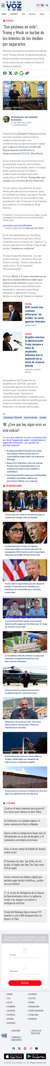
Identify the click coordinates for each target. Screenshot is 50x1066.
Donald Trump (13, 417)
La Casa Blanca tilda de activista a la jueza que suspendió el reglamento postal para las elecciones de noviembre (24, 658)
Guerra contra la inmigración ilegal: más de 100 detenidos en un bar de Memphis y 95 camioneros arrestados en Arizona (25, 837)
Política (9, 21)
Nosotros (11, 1023)
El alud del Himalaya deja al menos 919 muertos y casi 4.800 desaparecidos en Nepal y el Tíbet (23, 916)
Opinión (10, 1019)
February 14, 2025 (34, 228)
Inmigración (34, 1007)
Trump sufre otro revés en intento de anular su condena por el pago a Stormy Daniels (25, 516)
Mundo (32, 1003)
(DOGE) (25, 153)
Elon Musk (30, 417)
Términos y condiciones (16, 1038)
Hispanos (14, 14)
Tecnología (33, 1015)
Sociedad (11, 1011)
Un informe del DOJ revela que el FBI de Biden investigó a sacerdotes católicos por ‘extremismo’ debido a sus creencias (26, 478)
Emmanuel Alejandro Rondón (24, 118)
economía (11, 1007)
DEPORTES (11, 1015)
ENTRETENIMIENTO (36, 1011)
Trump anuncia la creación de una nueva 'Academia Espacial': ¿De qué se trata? (22, 691)
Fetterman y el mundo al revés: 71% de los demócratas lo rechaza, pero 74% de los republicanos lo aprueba (23, 725)
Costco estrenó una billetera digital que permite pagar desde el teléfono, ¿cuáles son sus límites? (24, 881)
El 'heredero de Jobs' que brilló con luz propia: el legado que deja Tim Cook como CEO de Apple (24, 865)
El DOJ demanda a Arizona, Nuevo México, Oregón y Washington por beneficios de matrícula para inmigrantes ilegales (23, 759)
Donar (3, 14)
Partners (33, 1019)
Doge (43, 417)
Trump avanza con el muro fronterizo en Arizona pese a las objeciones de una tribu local (26, 792)
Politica (32, 14)
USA (23, 14)
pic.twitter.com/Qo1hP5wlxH (17, 225)
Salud (42, 14)
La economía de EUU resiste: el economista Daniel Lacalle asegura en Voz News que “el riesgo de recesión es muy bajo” (26, 624)
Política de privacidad (36, 1032)
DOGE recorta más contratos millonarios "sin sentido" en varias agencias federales (35, 314)
